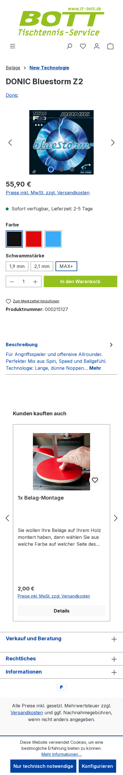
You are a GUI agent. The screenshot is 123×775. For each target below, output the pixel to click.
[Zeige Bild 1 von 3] (51, 169)
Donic (12, 95)
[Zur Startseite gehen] (61, 21)
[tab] (60, 356)
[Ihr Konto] (97, 46)
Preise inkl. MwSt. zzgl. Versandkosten (48, 192)
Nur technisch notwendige (43, 766)
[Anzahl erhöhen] (35, 281)
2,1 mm (41, 266)
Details (62, 611)
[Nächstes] (113, 142)
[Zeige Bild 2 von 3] (61, 169)
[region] (61, 142)
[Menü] (12, 46)
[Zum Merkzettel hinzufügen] (95, 480)
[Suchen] (69, 46)
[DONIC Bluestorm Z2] (61, 142)
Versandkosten (27, 712)
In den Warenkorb (80, 281)
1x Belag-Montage (41, 498)
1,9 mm (17, 266)
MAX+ (66, 266)
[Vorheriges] (10, 142)
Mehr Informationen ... (61, 754)
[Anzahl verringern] (12, 281)
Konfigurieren (97, 766)
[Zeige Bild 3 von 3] (72, 169)
